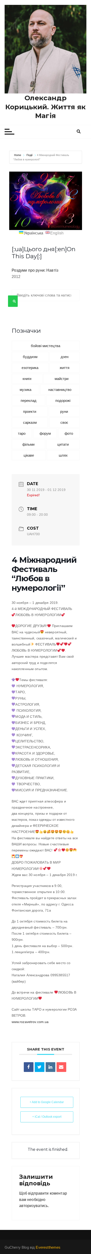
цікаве (29, 455)
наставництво (59, 389)
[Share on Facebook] (28, 1067)
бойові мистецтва (45, 346)
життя (64, 368)
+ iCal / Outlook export (46, 1116)
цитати (63, 444)
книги (27, 379)
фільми (28, 444)
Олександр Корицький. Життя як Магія (45, 107)
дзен (64, 357)
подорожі (62, 400)
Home (18, 155)
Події (29, 155)
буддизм (30, 357)
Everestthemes (48, 1247)
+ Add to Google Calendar (47, 1102)
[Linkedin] (50, 1067)
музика (25, 389)
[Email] (61, 1067)
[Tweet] (39, 1067)
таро (21, 433)
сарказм (30, 422)
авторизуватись (33, 1206)
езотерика (30, 368)
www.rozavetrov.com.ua (30, 1022)
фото (69, 433)
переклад (28, 400)
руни (64, 411)
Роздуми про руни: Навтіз (35, 270)
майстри (61, 379)
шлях (63, 455)
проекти (29, 411)
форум (45, 433)
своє (64, 422)
